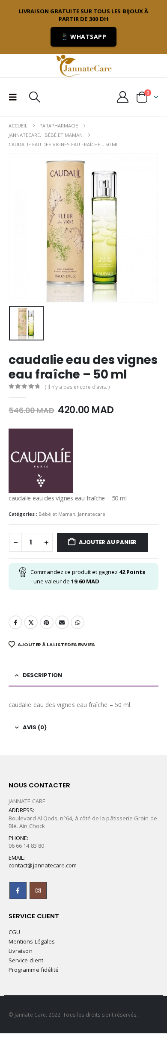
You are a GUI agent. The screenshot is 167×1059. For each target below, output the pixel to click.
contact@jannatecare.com (43, 865)
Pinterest (47, 622)
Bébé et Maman (57, 514)
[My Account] (123, 97)
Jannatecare (91, 514)
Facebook (15, 622)
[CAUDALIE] (41, 461)
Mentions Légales (32, 941)
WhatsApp (77, 622)
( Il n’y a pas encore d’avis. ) (77, 386)
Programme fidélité (34, 969)
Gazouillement (31, 622)
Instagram (38, 890)
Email (62, 622)
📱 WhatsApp (83, 37)
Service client (26, 960)
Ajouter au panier (108, 542)
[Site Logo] (83, 65)
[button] (15, 97)
